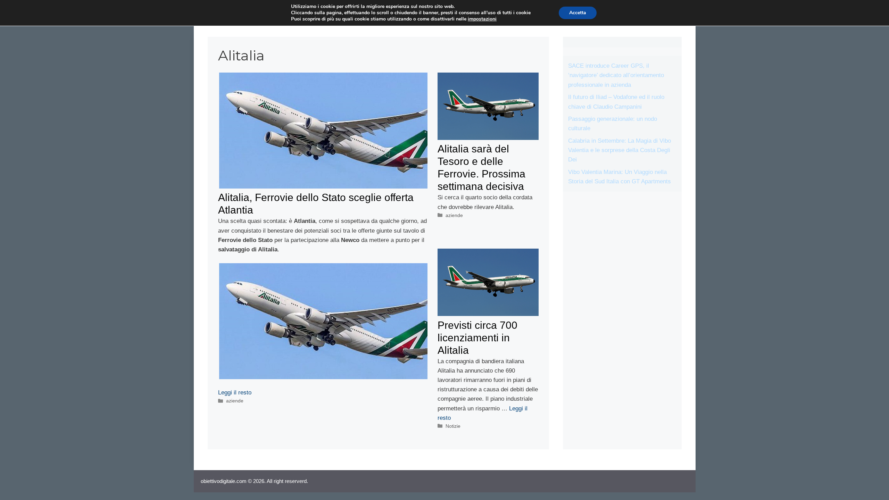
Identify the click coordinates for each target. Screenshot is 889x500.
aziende (234, 400)
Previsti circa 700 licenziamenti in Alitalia (477, 337)
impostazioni (482, 19)
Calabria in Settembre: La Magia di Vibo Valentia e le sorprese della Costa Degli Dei (619, 150)
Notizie (453, 426)
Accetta (577, 12)
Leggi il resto (234, 392)
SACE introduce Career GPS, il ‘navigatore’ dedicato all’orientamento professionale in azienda (616, 75)
